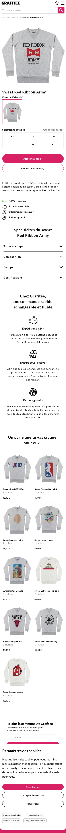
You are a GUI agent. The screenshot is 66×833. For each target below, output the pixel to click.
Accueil (7, 17)
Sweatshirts (16, 17)
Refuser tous (33, 803)
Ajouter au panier (33, 158)
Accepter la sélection (33, 795)
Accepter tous (33, 787)
